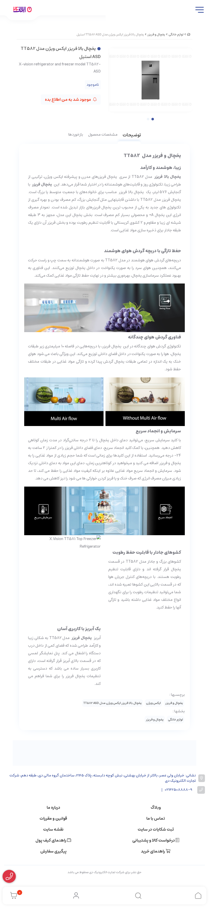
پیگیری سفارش (53, 851)
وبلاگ (156, 807)
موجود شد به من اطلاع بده (68, 99)
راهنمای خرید (153, 851)
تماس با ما (155, 818)
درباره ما (53, 807)
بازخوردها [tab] (75, 135)
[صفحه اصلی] (188, 34)
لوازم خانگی (176, 34)
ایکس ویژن (153, 703)
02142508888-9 (178, 789)
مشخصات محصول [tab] (102, 135)
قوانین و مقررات (53, 818)
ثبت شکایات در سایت (156, 829)
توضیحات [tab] (132, 135)
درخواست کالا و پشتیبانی (154, 840)
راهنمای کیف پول (51, 840)
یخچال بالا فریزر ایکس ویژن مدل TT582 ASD (112, 703)
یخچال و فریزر (156, 34)
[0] (12, 895)
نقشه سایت (53, 829)
